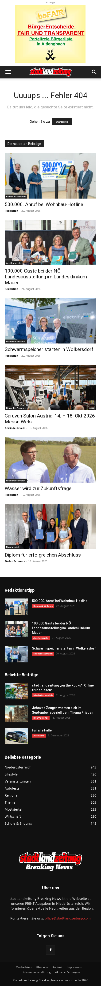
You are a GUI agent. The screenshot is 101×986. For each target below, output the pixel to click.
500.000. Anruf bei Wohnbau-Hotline (44, 204)
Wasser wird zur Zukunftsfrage (38, 488)
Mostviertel (12, 547)
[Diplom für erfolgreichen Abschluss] (50, 526)
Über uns (42, 967)
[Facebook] (50, 950)
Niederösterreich (15, 341)
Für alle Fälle (42, 730)
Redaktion (11, 210)
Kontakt (57, 967)
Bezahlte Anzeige (16, 408)
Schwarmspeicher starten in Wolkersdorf (49, 349)
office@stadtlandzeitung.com (68, 918)
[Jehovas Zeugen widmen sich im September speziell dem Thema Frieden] (16, 713)
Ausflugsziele (13, 263)
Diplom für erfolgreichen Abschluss (43, 555)
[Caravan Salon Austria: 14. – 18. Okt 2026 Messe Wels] (50, 387)
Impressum (74, 967)
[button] (8, 72)
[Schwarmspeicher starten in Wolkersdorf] (50, 320)
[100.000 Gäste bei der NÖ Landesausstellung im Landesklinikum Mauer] (50, 242)
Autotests (38, 735)
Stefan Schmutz (15, 561)
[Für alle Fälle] (16, 736)
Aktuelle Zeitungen (67, 972)
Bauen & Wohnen (16, 196)
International (40, 717)
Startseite (62, 121)
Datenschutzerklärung (36, 972)
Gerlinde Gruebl (15, 428)
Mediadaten (23, 967)
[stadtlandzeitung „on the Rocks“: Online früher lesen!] (16, 691)
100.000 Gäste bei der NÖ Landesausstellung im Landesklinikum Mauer (46, 276)
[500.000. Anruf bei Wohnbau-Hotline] (50, 176)
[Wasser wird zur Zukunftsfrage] (50, 460)
